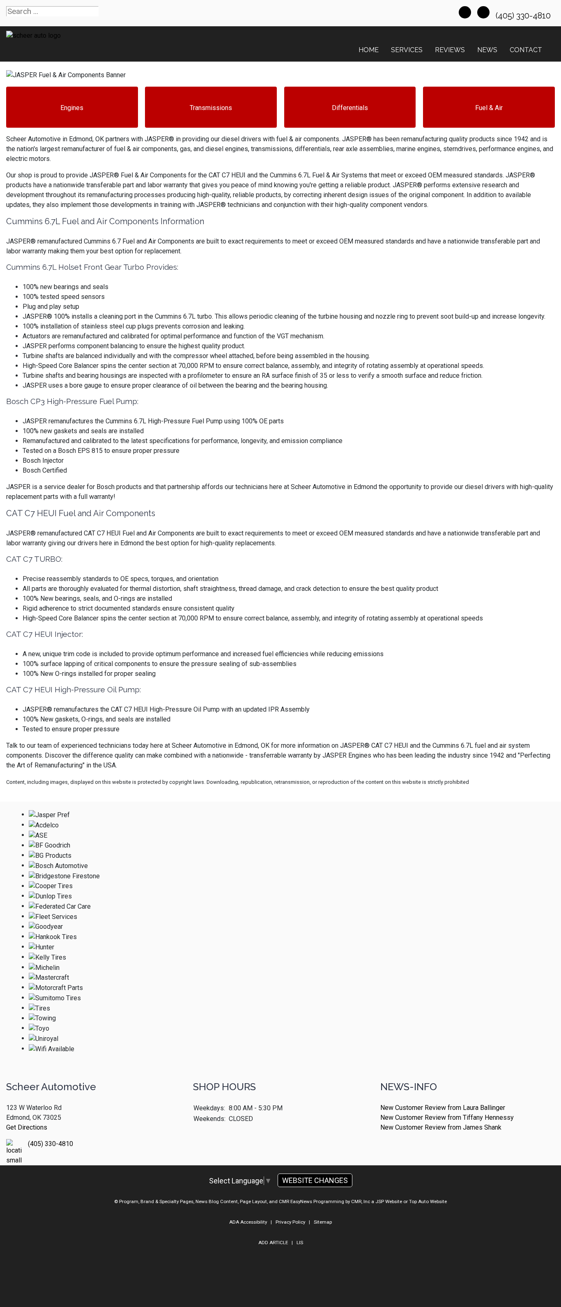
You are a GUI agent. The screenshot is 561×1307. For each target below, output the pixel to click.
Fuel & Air (489, 108)
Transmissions (211, 108)
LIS (300, 1242)
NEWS (487, 50)
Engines (71, 108)
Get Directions (26, 1127)
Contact (526, 50)
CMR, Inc (360, 1201)
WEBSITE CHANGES (315, 1180)
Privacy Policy (290, 1222)
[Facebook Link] (465, 12)
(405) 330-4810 (524, 16)
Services (407, 50)
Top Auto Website (428, 1201)
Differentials (350, 108)
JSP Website (388, 1201)
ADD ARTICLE (273, 1242)
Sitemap (323, 1222)
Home (369, 50)
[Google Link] (483, 12)
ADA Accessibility (248, 1222)
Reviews (450, 50)
